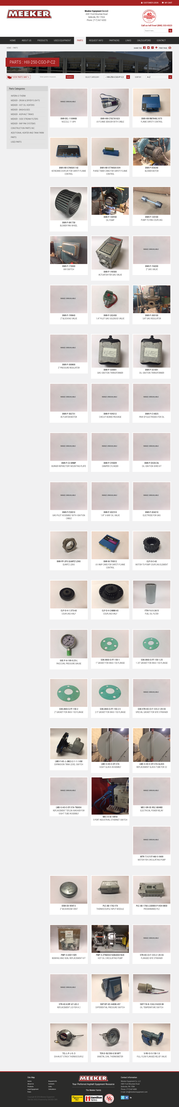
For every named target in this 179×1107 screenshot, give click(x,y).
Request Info (96, 40)
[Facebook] (123, 1097)
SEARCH (70, 77)
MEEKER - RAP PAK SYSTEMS (23, 123)
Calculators (144, 40)
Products (42, 40)
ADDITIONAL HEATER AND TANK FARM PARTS (27, 134)
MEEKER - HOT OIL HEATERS (22, 105)
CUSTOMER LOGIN (150, 2)
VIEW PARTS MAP (20, 77)
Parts (80, 40)
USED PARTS (16, 142)
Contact (161, 40)
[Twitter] (127, 1097)
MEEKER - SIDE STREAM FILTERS (24, 119)
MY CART (168, 2)
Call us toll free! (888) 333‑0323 (156, 25)
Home (13, 40)
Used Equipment (62, 40)
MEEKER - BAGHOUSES (20, 109)
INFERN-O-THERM (18, 96)
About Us (26, 40)
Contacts (51, 1084)
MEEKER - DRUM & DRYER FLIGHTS (25, 100)
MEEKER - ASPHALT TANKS (22, 114)
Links (128, 40)
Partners (114, 40)
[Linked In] (131, 1097)
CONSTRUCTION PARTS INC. (23, 128)
